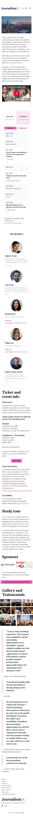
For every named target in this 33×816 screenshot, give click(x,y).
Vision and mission (6, 785)
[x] (6, 806)
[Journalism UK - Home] (10, 8)
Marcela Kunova (23, 503)
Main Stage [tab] (10, 128)
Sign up (4, 779)
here (3, 577)
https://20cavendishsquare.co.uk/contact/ (17, 490)
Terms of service (6, 790)
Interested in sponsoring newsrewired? (16, 582)
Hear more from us (7, 787)
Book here (16, 461)
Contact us (5, 783)
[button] (22, 8)
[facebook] (3, 806)
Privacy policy (5, 792)
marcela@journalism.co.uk (13, 223)
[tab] (9, 118)
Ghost (22, 812)
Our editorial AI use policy (8, 794)
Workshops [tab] (22, 128)
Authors (4, 781)
